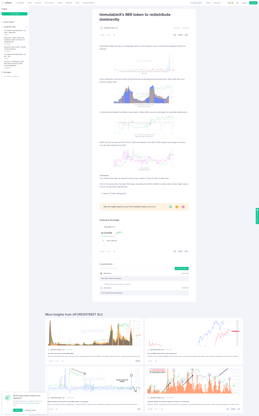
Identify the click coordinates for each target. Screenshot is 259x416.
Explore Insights (9, 22)
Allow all (18, 410)
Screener (38, 3)
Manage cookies (30, 410)
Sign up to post (182, 268)
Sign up (253, 3)
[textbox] (136, 268)
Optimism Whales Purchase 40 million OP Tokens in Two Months (168, 401)
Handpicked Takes (10, 27)
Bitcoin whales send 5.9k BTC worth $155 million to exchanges (68, 401)
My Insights (7, 72)
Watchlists (69, 3)
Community (20, 3)
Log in (244, 3)
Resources (217, 3)
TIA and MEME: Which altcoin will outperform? (162, 353)
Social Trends (49, 3)
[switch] (230, 2)
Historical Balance (89, 3)
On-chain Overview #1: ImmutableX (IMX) (61, 353)
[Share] (114, 35)
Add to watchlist (112, 241)
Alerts (77, 3)
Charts (30, 3)
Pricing (208, 3)
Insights (59, 3)
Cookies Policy (29, 403)
